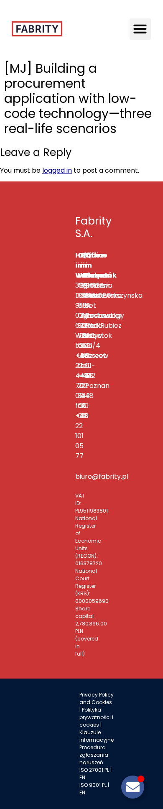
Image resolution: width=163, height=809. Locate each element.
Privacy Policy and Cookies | (96, 702)
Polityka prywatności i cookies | (96, 717)
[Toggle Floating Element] (132, 787)
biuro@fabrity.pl (101, 476)
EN (82, 777)
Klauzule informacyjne (96, 736)
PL (106, 769)
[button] (140, 29)
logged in (57, 170)
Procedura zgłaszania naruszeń (93, 755)
